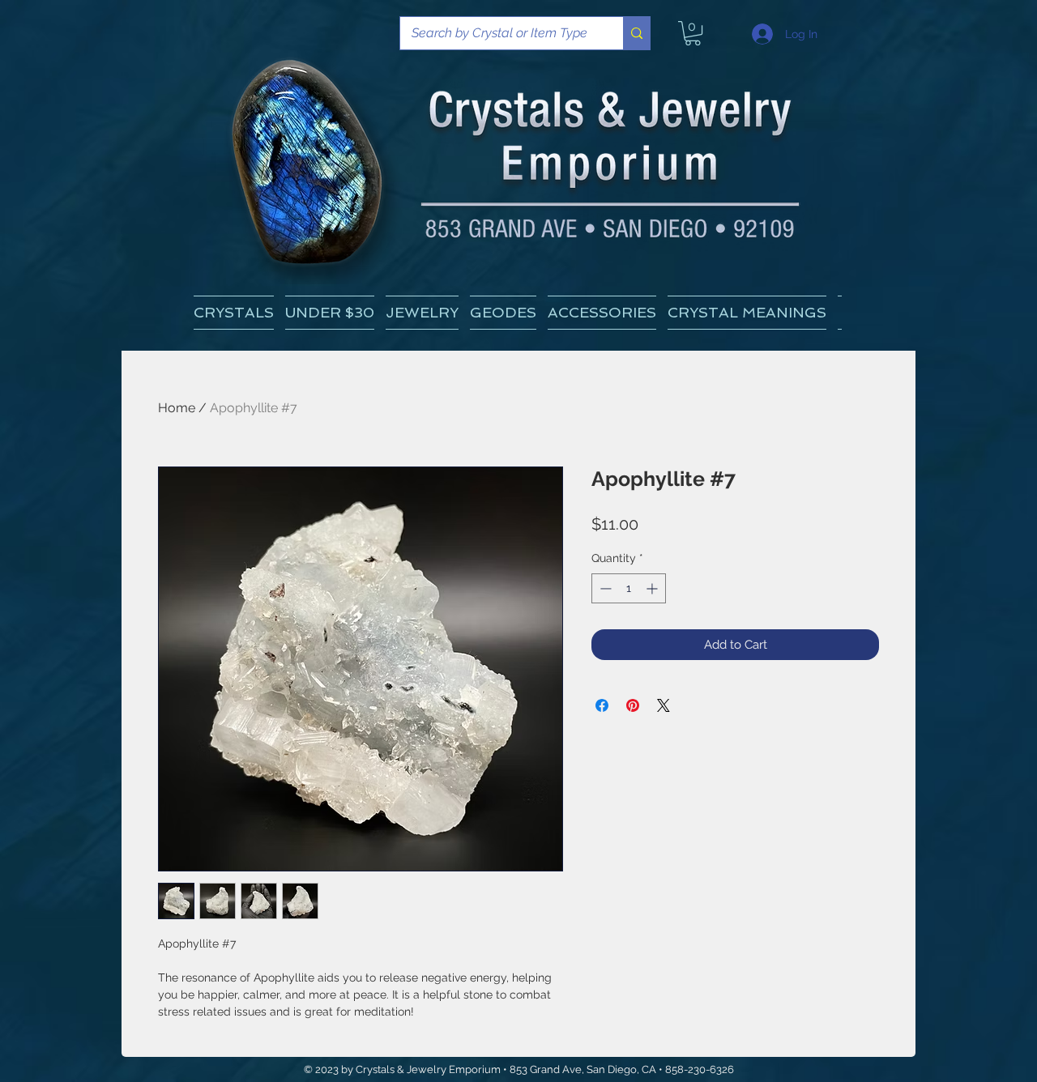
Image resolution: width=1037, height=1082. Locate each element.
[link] (692, 33)
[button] (747, 313)
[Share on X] (663, 705)
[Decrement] (604, 588)
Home (176, 407)
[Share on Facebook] (602, 705)
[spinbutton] (628, 588)
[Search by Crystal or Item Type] (636, 33)
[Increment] (653, 588)
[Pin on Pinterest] (632, 705)
